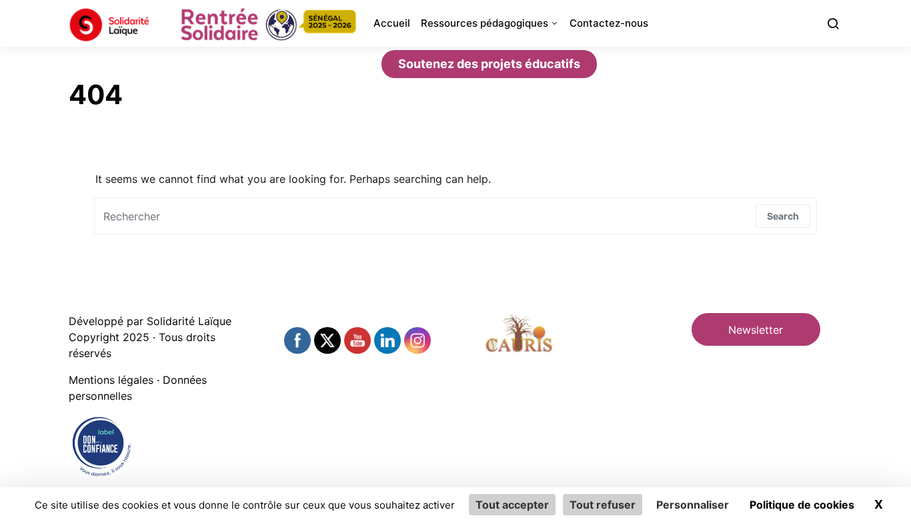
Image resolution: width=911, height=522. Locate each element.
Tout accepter (512, 504)
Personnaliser (692, 504)
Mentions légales (111, 379)
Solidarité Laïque (189, 321)
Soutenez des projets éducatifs (489, 64)
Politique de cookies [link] (802, 504)
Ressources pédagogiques (484, 23)
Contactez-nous (609, 23)
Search (783, 216)
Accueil (391, 23)
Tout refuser (603, 504)
